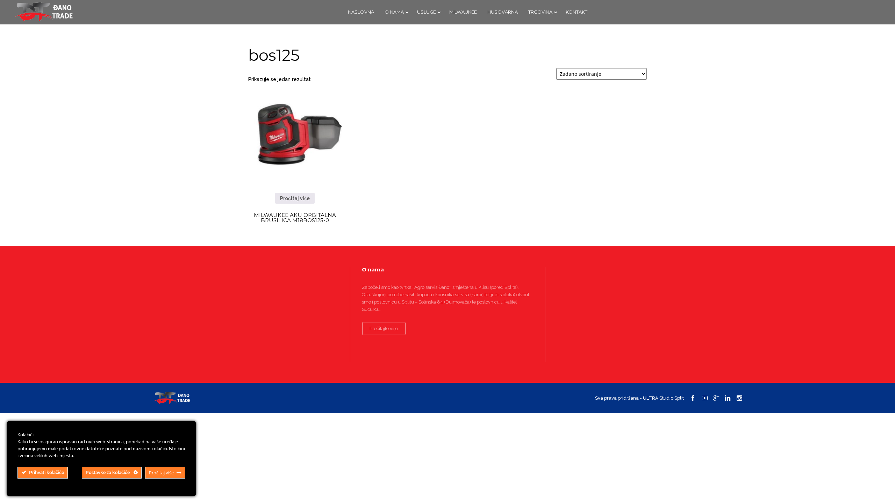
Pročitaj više (295, 198)
